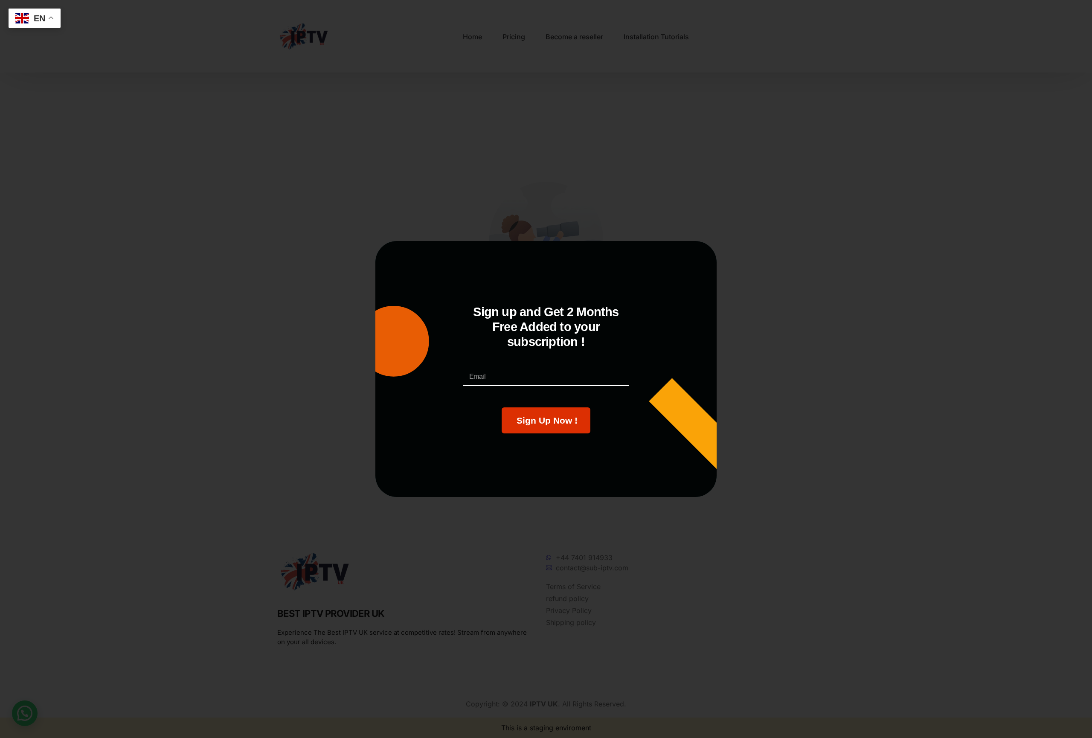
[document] (546, 369)
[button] (687, 262)
